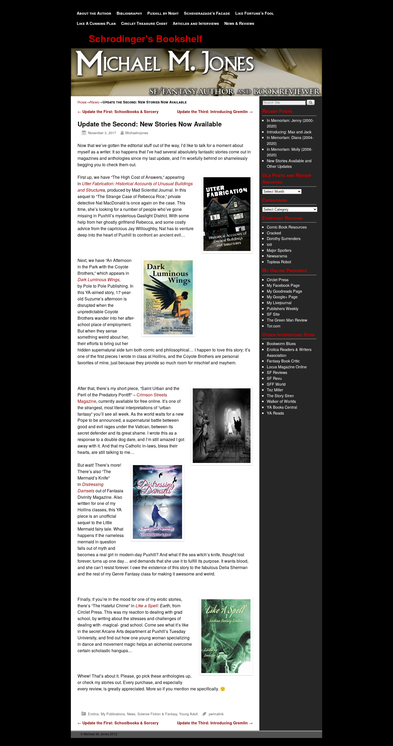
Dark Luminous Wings (99, 279)
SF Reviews (277, 372)
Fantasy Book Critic (283, 361)
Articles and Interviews (196, 23)
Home (82, 102)
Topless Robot (279, 261)
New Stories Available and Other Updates (289, 163)
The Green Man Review (287, 320)
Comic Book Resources (287, 227)
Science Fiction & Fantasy (157, 713)
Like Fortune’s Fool (254, 13)
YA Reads (275, 413)
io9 (269, 244)
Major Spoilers (279, 250)
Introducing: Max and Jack (289, 131)
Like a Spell (147, 605)
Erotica (93, 713)
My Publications (113, 713)
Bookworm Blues (281, 343)
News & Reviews (239, 23)
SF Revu (274, 378)
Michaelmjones (136, 132)
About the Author (94, 13)
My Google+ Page (282, 296)
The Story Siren (280, 395)
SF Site (273, 314)
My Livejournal (279, 302)
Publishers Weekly (282, 308)
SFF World (276, 384)
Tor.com (273, 325)
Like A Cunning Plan (96, 23)
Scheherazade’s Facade (207, 13)
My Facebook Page (283, 285)
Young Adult (188, 713)
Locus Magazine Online (287, 366)
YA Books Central (282, 407)
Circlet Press (277, 279)
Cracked (274, 232)
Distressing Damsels (90, 487)
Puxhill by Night (163, 13)
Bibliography (129, 13)
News (94, 102)
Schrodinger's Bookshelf (145, 38)
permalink (216, 713)
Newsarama (277, 255)
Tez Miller (275, 389)
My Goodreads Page (284, 291)
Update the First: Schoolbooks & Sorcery (118, 111)
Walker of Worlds (281, 401)
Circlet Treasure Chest (144, 23)
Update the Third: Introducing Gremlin (215, 111)
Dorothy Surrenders (283, 238)
